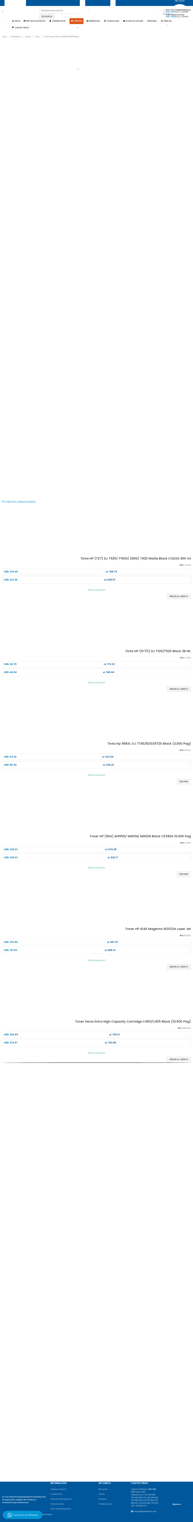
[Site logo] (19, 13)
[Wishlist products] (154, 13)
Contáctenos (56, 1494)
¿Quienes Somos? (58, 1489)
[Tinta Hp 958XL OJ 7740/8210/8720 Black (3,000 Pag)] (169, 713)
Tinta (37, 36)
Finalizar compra (105, 1504)
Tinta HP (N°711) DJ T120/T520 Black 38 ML (158, 651)
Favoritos (103, 1499)
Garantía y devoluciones (61, 1499)
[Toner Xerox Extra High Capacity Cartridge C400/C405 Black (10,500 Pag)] (169, 991)
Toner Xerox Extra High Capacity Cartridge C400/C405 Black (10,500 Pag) (133, 1021)
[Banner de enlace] (96, 1278)
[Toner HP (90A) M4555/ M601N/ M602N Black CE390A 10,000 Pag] (169, 805)
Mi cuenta (103, 1489)
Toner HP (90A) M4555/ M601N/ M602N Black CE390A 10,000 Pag (140, 836)
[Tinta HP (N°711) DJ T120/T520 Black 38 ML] (169, 620)
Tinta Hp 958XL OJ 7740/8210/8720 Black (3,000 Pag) (149, 743)
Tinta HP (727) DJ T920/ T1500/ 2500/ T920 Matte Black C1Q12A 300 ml (136, 558)
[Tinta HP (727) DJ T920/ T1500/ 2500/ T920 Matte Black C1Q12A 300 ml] (169, 528)
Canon (28, 36)
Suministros (16, 36)
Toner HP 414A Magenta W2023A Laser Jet (158, 929)
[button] (179, 596)
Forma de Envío (57, 1504)
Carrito (102, 1494)
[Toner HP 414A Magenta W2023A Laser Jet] (169, 898)
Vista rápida (179, 552)
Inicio (4, 36)
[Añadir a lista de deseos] (187, 552)
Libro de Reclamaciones (60, 1508)
